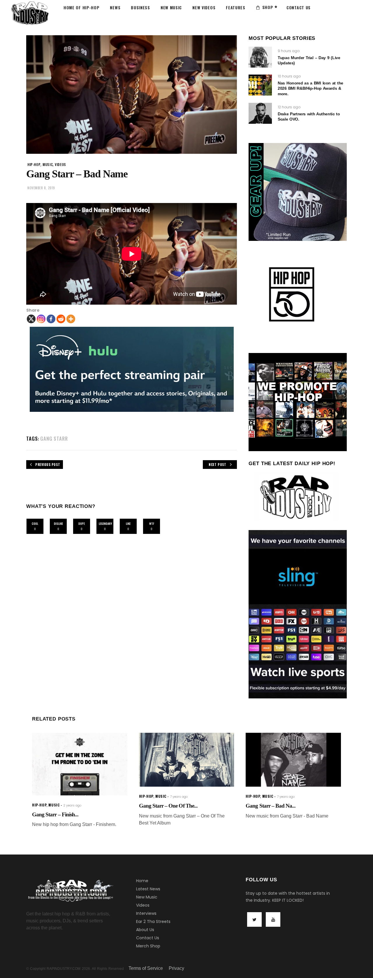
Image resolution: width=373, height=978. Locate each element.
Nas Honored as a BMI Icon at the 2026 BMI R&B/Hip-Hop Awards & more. (310, 88)
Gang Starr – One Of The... (168, 806)
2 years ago (72, 805)
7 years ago (179, 797)
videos (60, 164)
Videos (142, 905)
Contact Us (147, 938)
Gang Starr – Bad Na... (270, 806)
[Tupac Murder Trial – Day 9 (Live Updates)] (260, 57)
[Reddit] (61, 319)
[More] (70, 319)
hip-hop (34, 164)
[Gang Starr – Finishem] (79, 764)
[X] (31, 319)
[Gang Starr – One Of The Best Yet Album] (186, 760)
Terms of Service (146, 968)
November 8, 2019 (41, 188)
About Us (145, 930)
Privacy (176, 968)
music (48, 164)
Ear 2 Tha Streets (153, 921)
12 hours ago (289, 107)
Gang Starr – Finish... (55, 814)
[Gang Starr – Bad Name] (293, 760)
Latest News (148, 889)
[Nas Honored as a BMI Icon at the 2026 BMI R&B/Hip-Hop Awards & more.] (260, 85)
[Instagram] (41, 319)
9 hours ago (289, 50)
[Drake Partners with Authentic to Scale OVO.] (260, 113)
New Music (146, 897)
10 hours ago (289, 76)
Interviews (146, 913)
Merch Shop (148, 946)
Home (142, 881)
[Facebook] (51, 319)
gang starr (54, 438)
